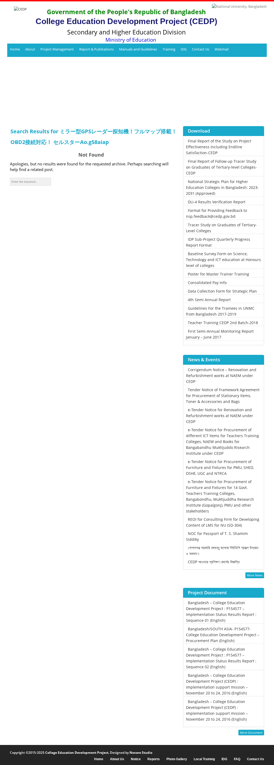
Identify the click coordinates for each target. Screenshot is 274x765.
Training (168, 49)
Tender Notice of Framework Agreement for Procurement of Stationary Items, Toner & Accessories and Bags (223, 395)
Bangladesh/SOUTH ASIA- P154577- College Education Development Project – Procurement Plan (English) (222, 634)
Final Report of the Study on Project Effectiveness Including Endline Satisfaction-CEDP (218, 146)
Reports (153, 759)
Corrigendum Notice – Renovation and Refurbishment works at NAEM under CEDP (221, 375)
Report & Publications (96, 49)
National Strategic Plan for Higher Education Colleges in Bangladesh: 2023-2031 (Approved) (222, 187)
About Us (117, 759)
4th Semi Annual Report (209, 299)
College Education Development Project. (77, 752)
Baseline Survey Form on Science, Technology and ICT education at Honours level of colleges (223, 259)
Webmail (222, 49)
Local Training (204, 759)
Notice (136, 759)
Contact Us (200, 49)
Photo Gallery (176, 759)
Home (15, 49)
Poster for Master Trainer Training (218, 274)
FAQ (237, 759)
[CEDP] (18, 20)
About (30, 49)
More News (254, 575)
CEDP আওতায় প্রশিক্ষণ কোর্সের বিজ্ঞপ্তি (214, 561)
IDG (184, 49)
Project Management (57, 49)
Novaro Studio (141, 752)
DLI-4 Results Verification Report (216, 201)
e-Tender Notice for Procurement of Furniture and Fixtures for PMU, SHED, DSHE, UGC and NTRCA (220, 467)
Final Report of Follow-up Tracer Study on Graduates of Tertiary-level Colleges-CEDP (221, 167)
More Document (251, 733)
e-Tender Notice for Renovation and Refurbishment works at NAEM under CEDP (219, 415)
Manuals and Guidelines (138, 49)
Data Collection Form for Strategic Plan (222, 291)
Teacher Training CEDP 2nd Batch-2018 (223, 322)
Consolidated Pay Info (207, 282)
